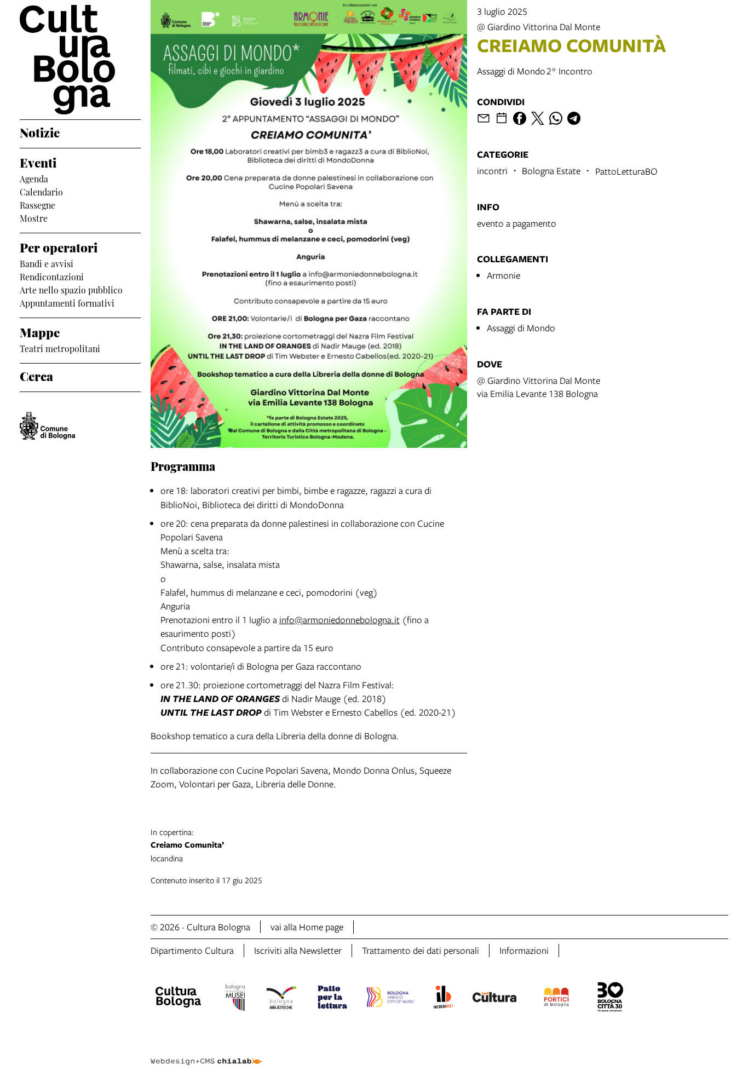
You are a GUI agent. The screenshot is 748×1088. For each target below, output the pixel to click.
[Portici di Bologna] (556, 999)
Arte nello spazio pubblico (71, 289)
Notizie (40, 131)
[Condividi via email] (483, 118)
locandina (187, 845)
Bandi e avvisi (46, 262)
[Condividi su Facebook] (519, 118)
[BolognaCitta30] (610, 999)
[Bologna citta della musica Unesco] (390, 998)
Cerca (36, 375)
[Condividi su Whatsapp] (555, 118)
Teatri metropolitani (60, 347)
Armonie (503, 275)
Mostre (34, 217)
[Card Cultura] (494, 998)
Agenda (34, 177)
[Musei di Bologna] (235, 998)
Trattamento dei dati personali (420, 950)
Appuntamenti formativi (67, 302)
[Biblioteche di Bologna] (281, 999)
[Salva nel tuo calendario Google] (501, 118)
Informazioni (524, 950)
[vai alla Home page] (80, 59)
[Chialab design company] (206, 1051)
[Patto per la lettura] (332, 999)
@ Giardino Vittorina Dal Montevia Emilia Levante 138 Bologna (538, 387)
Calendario (41, 191)
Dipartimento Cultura (192, 950)
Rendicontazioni (52, 275)
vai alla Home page (307, 926)
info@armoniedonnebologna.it (339, 619)
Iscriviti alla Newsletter (298, 950)
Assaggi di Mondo (521, 327)
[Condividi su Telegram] (573, 118)
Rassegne (37, 204)
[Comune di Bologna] (47, 426)
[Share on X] (537, 118)
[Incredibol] (443, 999)
